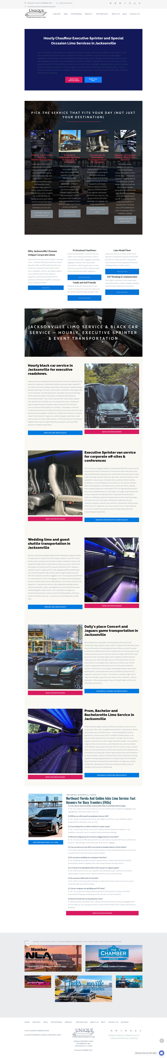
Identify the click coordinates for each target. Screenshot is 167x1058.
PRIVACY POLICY (132, 1035)
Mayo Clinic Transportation (106, 67)
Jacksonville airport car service (57, 67)
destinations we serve (119, 58)
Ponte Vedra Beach (75, 271)
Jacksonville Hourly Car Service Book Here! (42, 214)
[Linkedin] (135, 3)
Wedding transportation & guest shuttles (125, 220)
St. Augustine (48, 416)
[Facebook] (110, 3)
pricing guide (52, 73)
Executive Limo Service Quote (97, 210)
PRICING (134, 1038)
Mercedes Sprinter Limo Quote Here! (69, 213)
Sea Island (108, 506)
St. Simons (120, 506)
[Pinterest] (115, 3)
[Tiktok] (139, 3)
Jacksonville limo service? (109, 64)
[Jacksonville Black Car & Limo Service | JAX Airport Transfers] (36, 14)
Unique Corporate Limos (94, 52)
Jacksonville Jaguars (92, 645)
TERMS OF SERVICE (116, 1035)
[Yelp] (125, 3)
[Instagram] (130, 3)
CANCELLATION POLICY (120, 1038)
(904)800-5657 (87, 1050)
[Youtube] (120, 3)
